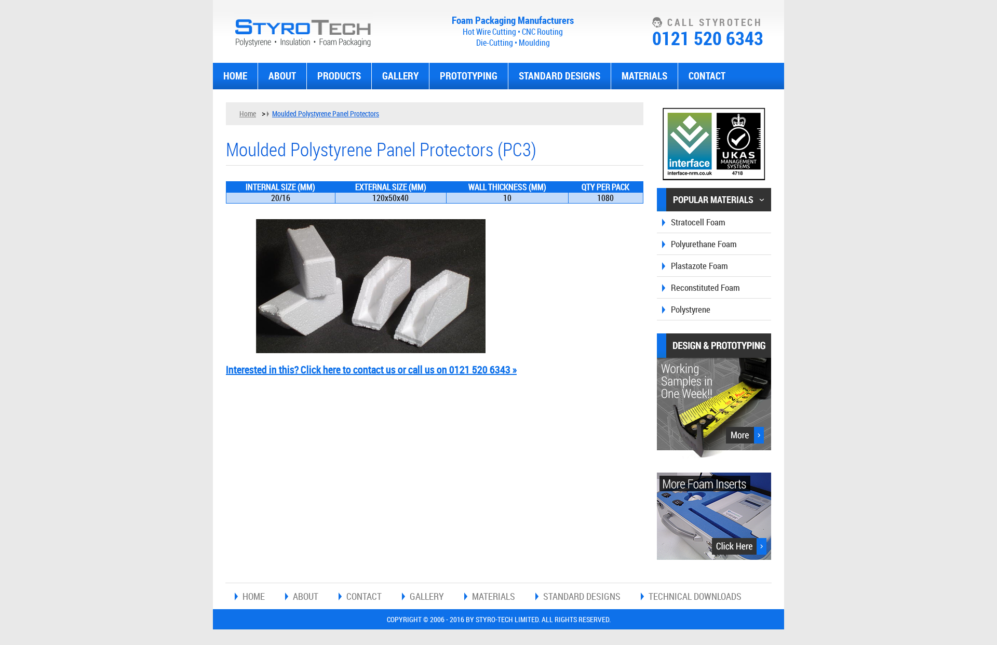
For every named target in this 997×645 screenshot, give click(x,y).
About (282, 76)
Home (235, 76)
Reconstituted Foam (705, 287)
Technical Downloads (695, 596)
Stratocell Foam (698, 222)
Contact (707, 76)
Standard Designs (559, 76)
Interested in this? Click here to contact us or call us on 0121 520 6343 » (371, 369)
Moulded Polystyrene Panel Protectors (325, 113)
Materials (644, 76)
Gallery (400, 76)
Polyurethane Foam (704, 244)
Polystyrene (690, 309)
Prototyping (468, 76)
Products (339, 76)
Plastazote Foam (699, 266)
